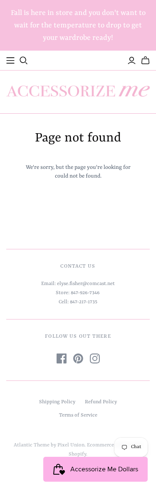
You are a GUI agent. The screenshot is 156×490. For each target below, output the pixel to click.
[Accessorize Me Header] (10, 60)
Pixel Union (70, 445)
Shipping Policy (57, 402)
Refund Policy (101, 402)
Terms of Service (78, 415)
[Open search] (24, 60)
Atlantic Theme (32, 445)
